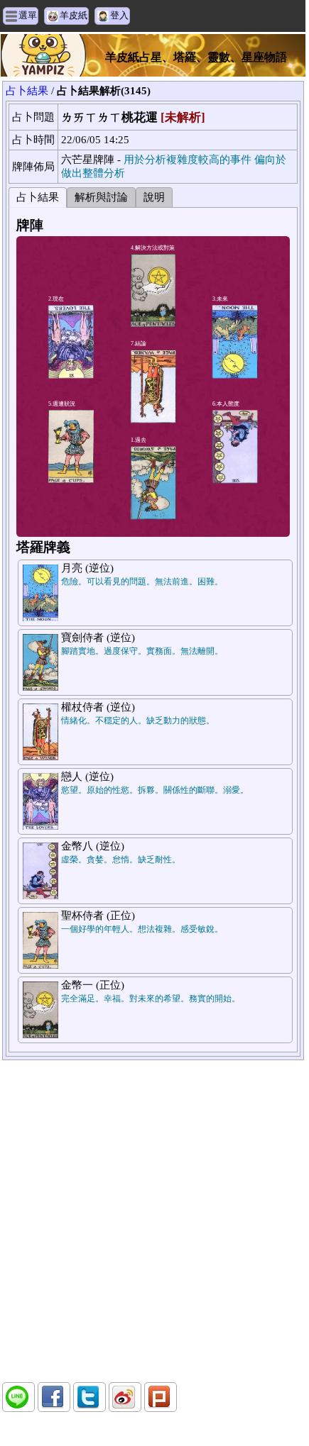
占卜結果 (27, 90)
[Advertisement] (152, 1221)
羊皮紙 (73, 15)
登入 (119, 15)
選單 (27, 15)
